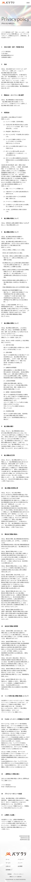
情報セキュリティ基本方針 (15, 876)
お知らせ (8, 866)
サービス (8, 862)
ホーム (7, 859)
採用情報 (8, 869)
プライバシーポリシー (18, 874)
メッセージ (21, 859)
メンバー (20, 862)
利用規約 (10, 874)
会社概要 (20, 866)
